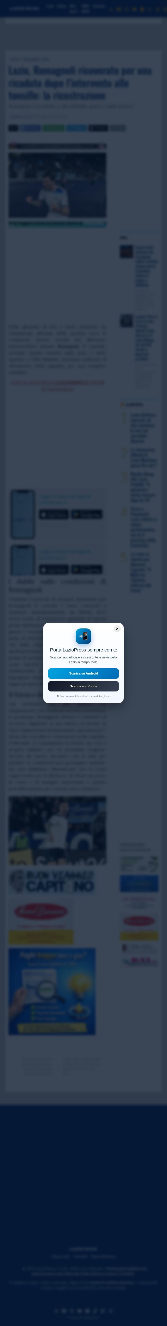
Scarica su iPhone (83, 686)
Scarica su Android (83, 673)
